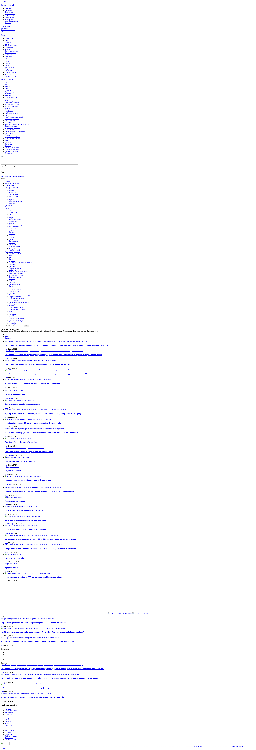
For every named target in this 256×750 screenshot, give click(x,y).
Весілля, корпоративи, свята (14, 101)
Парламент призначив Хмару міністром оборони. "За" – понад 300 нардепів (38, 364)
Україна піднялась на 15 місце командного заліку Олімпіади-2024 (33, 423)
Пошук (26, 325)
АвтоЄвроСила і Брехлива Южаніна (21, 442)
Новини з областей (7, 5)
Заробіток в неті (10, 76)
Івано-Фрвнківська (11, 21)
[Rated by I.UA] (5, 745)
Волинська (8, 10)
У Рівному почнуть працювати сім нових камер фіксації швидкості (34, 383)
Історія (7, 44)
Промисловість (10, 120)
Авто (6, 85)
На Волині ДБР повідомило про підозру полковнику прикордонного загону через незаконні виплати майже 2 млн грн (56, 345)
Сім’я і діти (8, 99)
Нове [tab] (6, 334)
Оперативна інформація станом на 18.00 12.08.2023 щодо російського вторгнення (40, 539)
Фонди (7, 110)
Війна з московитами (8, 30)
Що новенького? (10, 53)
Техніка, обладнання (12, 149)
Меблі (7, 140)
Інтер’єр (7, 86)
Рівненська (8, 8)
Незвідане (8, 56)
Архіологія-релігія (11, 45)
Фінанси (8, 146)
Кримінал (4, 31)
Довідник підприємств (8, 79)
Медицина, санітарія (12, 103)
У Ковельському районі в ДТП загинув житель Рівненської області (34, 577)
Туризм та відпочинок (12, 128)
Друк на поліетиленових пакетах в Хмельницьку (26, 520)
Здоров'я (8, 42)
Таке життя (8, 54)
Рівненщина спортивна (15, 501)
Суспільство (9, 38)
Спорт (7, 40)
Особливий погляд (11, 51)
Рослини (8, 94)
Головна (3, 1)
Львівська (8, 23)
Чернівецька (9, 19)
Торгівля (8, 90)
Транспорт (8, 153)
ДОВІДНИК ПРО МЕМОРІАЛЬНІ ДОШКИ (24, 510)
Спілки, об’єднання (11, 113)
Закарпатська (9, 17)
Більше (3, 35)
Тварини (8, 122)
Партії (7, 115)
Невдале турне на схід (14, 558)
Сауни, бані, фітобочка (12, 137)
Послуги (8, 142)
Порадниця (8, 71)
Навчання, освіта (10, 95)
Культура (8, 49)
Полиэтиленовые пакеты (15, 394)
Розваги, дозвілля (11, 97)
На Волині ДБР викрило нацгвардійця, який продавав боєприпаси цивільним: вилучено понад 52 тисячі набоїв (53, 355)
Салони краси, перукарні (13, 138)
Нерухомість (9, 112)
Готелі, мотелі (9, 129)
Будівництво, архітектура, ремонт (16, 92)
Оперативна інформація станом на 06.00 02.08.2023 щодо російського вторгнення (40, 548)
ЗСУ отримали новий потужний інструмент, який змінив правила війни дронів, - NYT (38, 642)
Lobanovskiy (9, 398)
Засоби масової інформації (14, 117)
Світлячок (8, 63)
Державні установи (11, 106)
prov (6, 349)
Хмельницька (9, 15)
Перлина (8, 60)
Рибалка (7, 135)
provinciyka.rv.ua (199, 746)
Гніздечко (8, 69)
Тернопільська (10, 14)
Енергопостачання (11, 126)
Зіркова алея (9, 47)
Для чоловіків (9, 67)
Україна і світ (5, 26)
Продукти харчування (12, 147)
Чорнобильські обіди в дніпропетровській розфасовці (28, 480)
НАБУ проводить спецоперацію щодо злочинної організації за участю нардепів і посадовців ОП (46, 374)
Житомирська (9, 12)
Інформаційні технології (13, 104)
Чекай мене (9, 74)
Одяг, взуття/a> (14, 304)
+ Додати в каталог (11, 83)
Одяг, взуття (9, 133)
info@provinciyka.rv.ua (238, 746)
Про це (7, 58)
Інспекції (8, 108)
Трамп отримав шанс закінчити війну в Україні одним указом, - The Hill (32, 697)
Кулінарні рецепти (11, 72)
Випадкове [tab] (8, 338)
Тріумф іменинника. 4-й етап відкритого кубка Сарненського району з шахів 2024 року (43, 413)
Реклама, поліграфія (11, 151)
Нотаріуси (8, 144)
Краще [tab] (7, 336)
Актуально (4, 28)
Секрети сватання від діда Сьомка (20, 461)
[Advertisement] (128, 597)
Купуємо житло (11, 568)
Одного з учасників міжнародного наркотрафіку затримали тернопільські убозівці (41, 491)
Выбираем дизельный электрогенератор (22, 404)
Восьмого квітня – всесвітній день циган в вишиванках (29, 452)
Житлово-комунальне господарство (17, 124)
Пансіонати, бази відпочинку (15, 131)
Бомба (7, 62)
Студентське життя (13, 471)
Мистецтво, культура (12, 119)
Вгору (3, 748)
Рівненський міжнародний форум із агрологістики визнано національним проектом (41, 433)
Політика (12, 210)
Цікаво (7, 65)
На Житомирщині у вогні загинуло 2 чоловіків (25, 529)
